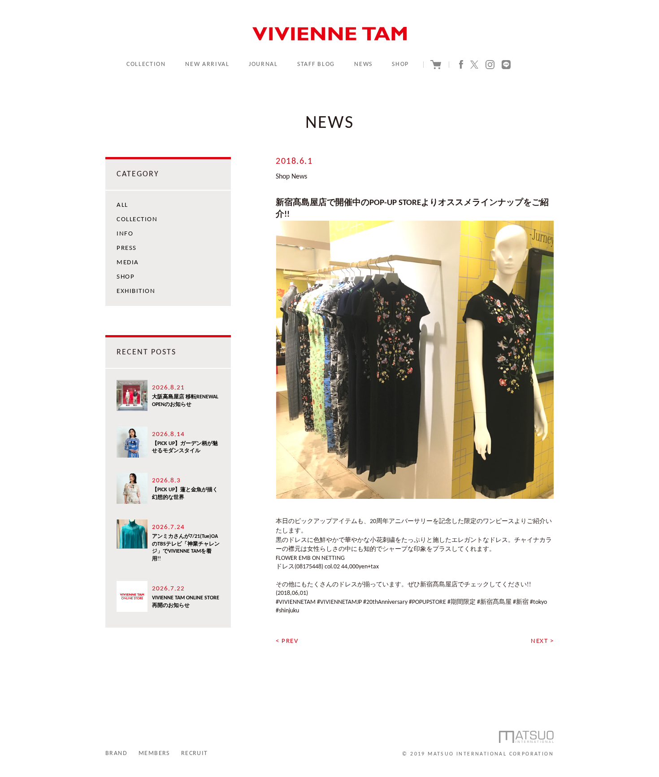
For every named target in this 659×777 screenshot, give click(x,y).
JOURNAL (263, 64)
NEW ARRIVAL (207, 64)
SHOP (400, 64)
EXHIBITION (136, 291)
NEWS (363, 64)
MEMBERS (154, 753)
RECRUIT (194, 753)
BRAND (116, 753)
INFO (125, 234)
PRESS (127, 248)
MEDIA (128, 262)
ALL (122, 205)
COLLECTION (146, 64)
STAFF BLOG (316, 64)
